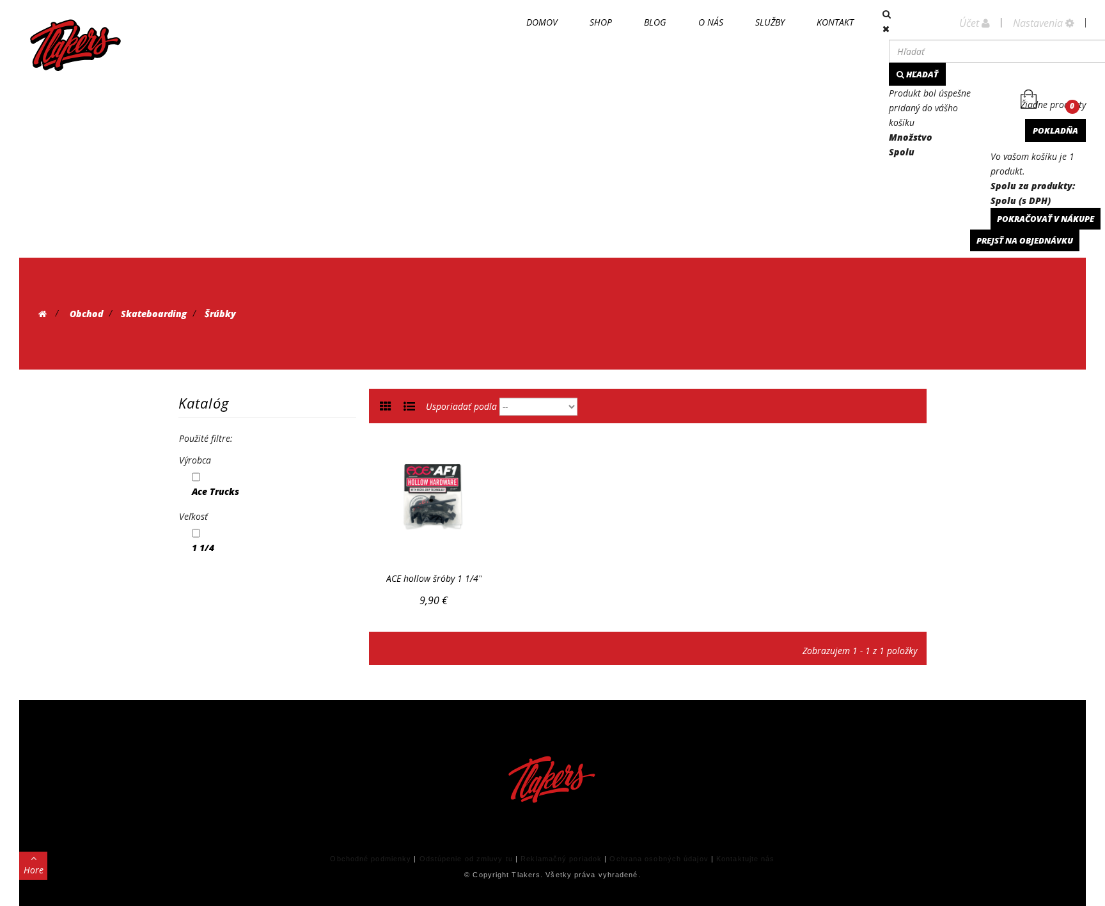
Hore (33, 870)
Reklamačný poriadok (561, 859)
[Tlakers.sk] (75, 45)
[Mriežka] (386, 407)
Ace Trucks (215, 491)
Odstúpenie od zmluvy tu (466, 859)
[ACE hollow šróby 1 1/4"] (434, 497)
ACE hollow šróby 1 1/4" (434, 578)
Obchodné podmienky (370, 859)
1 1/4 (203, 548)
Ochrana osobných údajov (658, 859)
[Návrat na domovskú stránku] (42, 314)
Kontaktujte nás (745, 859)
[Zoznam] (409, 407)
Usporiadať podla (461, 406)
